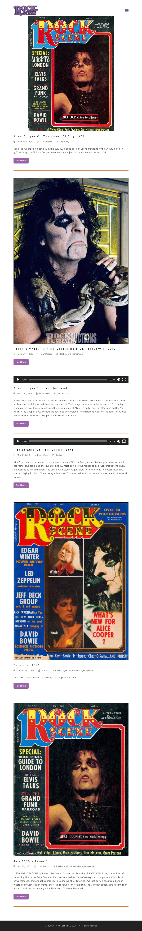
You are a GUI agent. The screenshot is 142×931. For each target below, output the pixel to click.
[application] (71, 381)
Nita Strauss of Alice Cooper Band (44, 449)
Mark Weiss (46, 141)
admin (45, 670)
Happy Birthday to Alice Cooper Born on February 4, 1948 (65, 348)
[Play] (18, 379)
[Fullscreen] (124, 379)
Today (59, 455)
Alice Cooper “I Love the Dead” (41, 388)
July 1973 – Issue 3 (31, 861)
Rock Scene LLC (63, 925)
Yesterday (64, 141)
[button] (126, 10)
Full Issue (59, 670)
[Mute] (118, 379)
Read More (21, 160)
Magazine (88, 670)
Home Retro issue (73, 670)
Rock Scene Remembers (71, 354)
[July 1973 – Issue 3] (71, 779)
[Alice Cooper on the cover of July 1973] (71, 73)
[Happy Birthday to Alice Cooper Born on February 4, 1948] (71, 260)
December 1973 (27, 665)
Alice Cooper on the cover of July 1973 (49, 136)
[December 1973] (71, 581)
